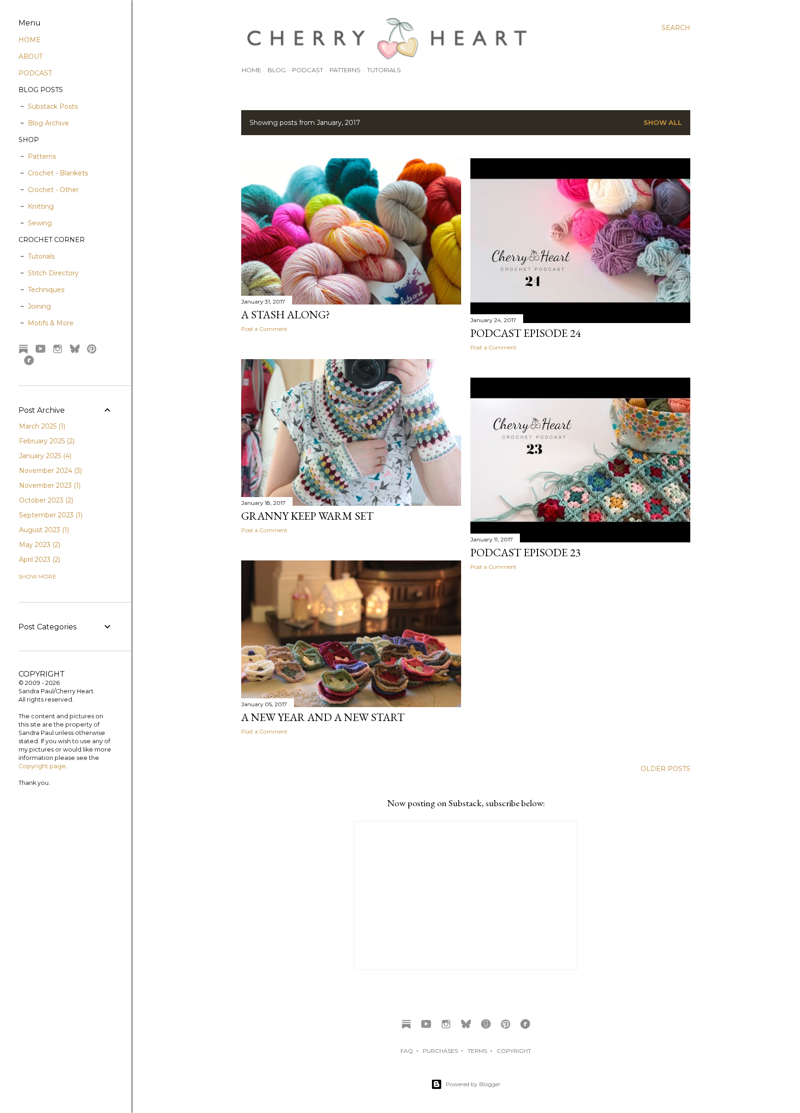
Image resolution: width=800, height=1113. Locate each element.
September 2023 (50, 515)
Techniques (46, 290)
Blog (277, 70)
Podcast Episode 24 (525, 333)
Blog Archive (48, 123)
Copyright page (42, 766)
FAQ (406, 1050)
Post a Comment (264, 328)
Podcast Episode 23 (525, 552)
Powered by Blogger (473, 1084)
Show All (663, 122)
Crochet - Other (53, 190)
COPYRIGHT (514, 1050)
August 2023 (43, 530)
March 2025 (41, 426)
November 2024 (49, 470)
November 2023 (49, 485)
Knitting (41, 206)
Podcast (307, 70)
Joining (39, 306)
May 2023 (38, 545)
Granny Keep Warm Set (307, 516)
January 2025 (44, 456)
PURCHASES (440, 1050)
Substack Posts (53, 106)
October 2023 (45, 500)
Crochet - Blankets (58, 173)
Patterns (345, 70)
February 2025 (46, 441)
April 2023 (38, 559)
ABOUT (31, 56)
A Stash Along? (285, 314)
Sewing (40, 223)
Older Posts (665, 769)
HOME (30, 40)
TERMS (477, 1050)
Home (251, 70)
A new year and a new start (323, 717)
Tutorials (384, 70)
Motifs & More (51, 323)
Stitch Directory (53, 273)
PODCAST (35, 73)
